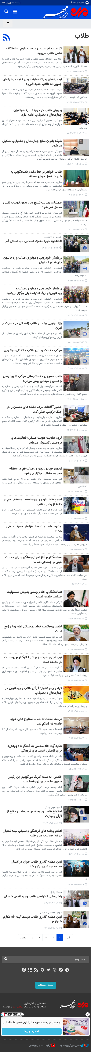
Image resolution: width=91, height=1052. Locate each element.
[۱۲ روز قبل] (76, 54)
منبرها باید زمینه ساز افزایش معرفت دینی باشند (34, 529)
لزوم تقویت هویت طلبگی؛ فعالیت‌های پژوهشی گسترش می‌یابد (36, 440)
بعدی (23, 938)
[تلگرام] (67, 970)
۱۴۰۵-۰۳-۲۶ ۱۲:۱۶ (76, 195)
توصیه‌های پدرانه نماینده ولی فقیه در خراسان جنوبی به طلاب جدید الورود (32, 82)
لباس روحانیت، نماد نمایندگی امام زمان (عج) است (32, 629)
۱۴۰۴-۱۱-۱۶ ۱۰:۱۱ (77, 584)
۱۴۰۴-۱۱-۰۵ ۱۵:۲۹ (76, 854)
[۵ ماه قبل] (76, 444)
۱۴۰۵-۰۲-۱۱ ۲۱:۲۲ (76, 281)
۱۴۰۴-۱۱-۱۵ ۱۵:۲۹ (76, 650)
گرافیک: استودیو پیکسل (40, 1045)
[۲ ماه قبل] (76, 116)
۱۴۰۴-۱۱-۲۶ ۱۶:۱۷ (76, 549)
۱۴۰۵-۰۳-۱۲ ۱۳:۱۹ (50, 248)
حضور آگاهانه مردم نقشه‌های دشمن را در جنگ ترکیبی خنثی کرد (34, 409)
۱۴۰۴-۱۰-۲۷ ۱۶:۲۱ (50, 928)
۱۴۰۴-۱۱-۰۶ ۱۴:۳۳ (76, 800)
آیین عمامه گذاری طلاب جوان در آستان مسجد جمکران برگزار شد (36, 864)
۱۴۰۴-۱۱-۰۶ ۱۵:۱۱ (76, 769)
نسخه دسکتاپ (45, 985)
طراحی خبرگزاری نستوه (70, 1045)
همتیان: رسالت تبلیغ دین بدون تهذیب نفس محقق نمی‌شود (32, 205)
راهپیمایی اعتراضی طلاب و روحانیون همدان (33, 896)
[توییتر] (48, 970)
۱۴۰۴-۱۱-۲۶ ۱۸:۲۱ (76, 519)
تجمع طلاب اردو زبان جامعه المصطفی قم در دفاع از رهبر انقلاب (32, 502)
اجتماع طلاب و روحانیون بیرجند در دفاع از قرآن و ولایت (34, 814)
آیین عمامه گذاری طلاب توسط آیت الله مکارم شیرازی (32, 919)
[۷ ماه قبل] (76, 919)
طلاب (81, 36)
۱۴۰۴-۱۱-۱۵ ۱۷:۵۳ (76, 619)
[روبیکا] (42, 970)
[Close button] (88, 1014)
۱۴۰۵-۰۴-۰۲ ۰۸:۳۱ (75, 133)
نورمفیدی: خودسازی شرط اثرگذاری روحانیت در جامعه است (33, 660)
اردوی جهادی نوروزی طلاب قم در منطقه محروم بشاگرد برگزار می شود (35, 471)
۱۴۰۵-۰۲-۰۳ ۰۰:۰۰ (76, 342)
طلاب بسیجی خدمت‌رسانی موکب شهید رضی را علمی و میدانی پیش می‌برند (32, 379)
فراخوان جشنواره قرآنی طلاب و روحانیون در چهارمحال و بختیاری (33, 691)
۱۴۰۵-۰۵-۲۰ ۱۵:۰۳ (75, 71)
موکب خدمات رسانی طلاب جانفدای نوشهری (33, 350)
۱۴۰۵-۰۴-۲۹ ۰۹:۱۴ (75, 102)
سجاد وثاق (56, 892)
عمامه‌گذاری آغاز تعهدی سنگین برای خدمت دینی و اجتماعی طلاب (33, 560)
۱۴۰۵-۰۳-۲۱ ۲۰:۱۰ (76, 229)
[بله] (60, 970)
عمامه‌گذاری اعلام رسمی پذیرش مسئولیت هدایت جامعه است (34, 594)
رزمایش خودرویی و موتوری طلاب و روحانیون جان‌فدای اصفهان (32, 260)
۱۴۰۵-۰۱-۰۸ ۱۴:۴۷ (75, 430)
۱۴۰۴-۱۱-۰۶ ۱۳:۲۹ (50, 823)
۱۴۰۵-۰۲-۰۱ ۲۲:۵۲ (76, 368)
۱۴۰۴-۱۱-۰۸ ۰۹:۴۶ (76, 711)
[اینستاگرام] (54, 970)
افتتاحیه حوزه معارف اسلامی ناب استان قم (34, 241)
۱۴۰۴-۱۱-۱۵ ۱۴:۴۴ (76, 680)
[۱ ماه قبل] (76, 85)
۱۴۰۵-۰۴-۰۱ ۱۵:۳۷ (75, 164)
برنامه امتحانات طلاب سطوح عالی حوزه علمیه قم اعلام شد (36, 721)
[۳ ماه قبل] (76, 264)
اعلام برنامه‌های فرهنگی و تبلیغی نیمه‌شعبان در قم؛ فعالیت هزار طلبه (32, 833)
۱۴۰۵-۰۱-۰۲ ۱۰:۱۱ (76, 461)
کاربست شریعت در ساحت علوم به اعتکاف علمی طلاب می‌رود (34, 51)
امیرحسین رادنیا (53, 807)
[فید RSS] (36, 970)
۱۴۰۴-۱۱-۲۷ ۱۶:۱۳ (76, 492)
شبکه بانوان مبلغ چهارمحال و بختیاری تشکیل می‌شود (32, 143)
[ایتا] (23, 970)
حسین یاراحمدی (53, 237)
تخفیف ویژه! (32, 1031)
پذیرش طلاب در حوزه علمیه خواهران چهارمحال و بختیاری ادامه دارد (38, 113)
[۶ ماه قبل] (76, 475)
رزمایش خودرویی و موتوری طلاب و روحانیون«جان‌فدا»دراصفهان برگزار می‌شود (34, 291)
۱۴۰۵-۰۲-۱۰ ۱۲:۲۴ (76, 315)
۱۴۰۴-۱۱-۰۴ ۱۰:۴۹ (76, 884)
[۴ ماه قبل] (76, 329)
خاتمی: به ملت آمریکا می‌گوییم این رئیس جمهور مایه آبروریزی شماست (35, 779)
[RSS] (7, 38)
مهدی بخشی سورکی (51, 913)
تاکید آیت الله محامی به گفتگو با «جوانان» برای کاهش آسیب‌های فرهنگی (34, 748)
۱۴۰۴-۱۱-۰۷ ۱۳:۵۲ (76, 738)
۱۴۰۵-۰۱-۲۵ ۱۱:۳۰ (76, 399)
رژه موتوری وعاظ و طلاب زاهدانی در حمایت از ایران (32, 326)
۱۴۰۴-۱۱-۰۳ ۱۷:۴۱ (50, 903)
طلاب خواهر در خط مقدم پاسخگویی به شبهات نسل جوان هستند (36, 174)
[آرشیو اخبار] (30, 970)
